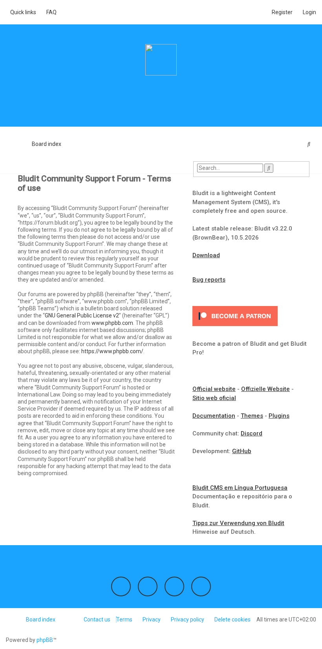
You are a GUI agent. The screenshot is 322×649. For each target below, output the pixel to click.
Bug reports (208, 279)
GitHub (241, 451)
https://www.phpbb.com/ (112, 351)
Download (206, 255)
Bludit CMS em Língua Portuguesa (239, 487)
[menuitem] (49, 12)
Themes (252, 415)
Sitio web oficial (214, 398)
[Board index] (161, 60)
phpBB (45, 640)
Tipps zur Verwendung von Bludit (238, 523)
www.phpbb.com (112, 323)
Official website (214, 389)
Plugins (279, 415)
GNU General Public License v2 (82, 315)
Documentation (213, 415)
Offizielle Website (265, 389)
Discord (251, 433)
